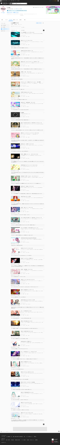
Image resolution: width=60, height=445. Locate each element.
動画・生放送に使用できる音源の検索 (18, 436)
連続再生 (23, 30)
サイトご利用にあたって (29, 436)
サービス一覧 (3, 436)
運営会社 (35, 436)
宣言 (24, 436)
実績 (24, 19)
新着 (2, 19)
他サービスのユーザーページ (37, 7)
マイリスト (10, 19)
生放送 (20, 19)
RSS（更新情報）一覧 (9, 436)
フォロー (6, 19)
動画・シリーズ (15, 19)
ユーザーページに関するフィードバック (7, 431)
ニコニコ (5, 4)
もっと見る (22, 27)
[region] (5, 27)
